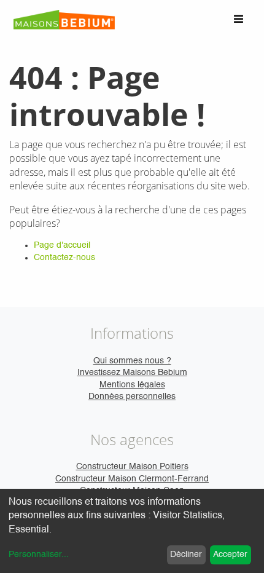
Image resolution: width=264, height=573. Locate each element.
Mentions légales (132, 385)
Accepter (230, 554)
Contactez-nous (64, 257)
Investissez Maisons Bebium (132, 372)
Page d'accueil (62, 245)
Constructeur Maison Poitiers (132, 466)
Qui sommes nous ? (132, 361)
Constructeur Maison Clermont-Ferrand (132, 479)
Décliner (186, 554)
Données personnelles (132, 396)
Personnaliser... (39, 554)
